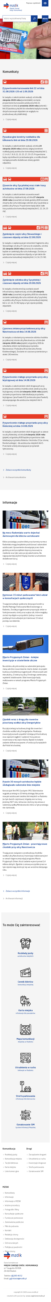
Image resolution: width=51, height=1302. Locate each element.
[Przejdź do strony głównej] (13, 7)
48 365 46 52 (16, 1276)
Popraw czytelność (33, 3)
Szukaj (34, 18)
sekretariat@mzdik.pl (18, 1279)
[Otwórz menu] (45, 18)
